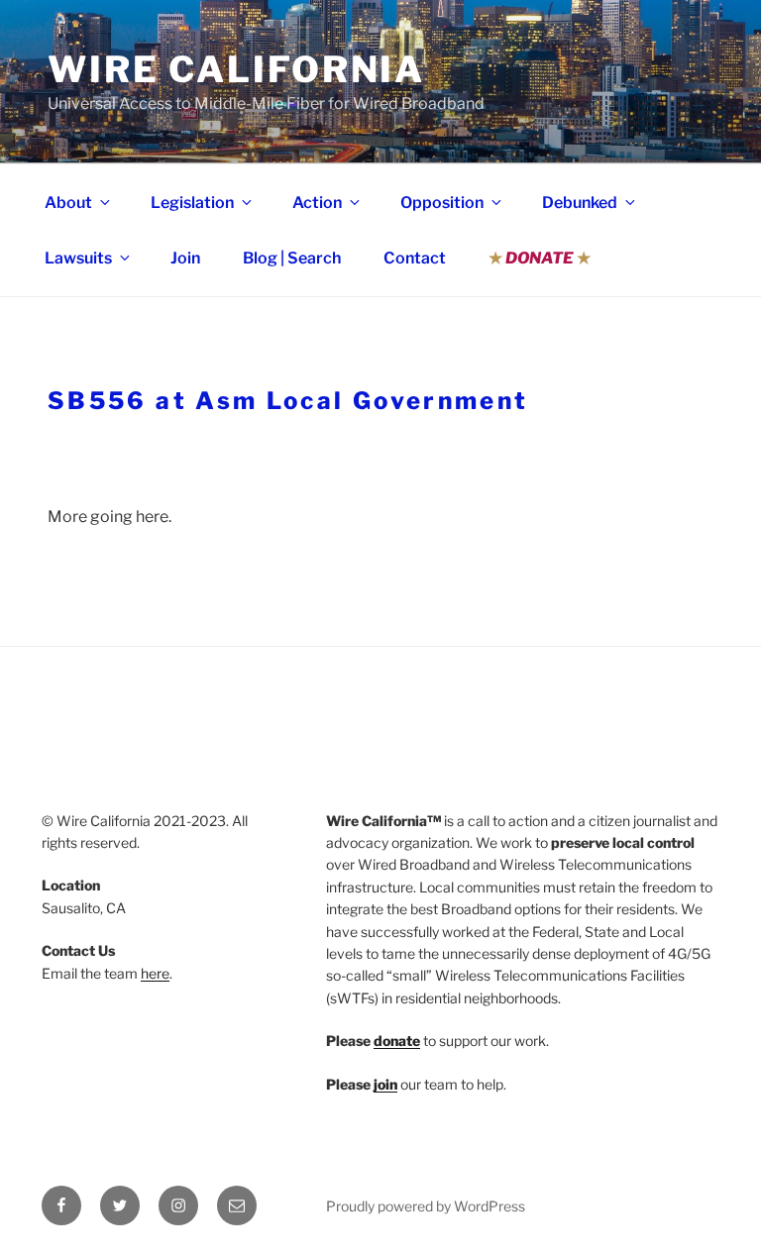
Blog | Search (292, 258)
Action (317, 202)
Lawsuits (78, 258)
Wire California (236, 69)
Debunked (579, 202)
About (68, 202)
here (155, 973)
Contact (414, 258)
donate (397, 1040)
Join (185, 258)
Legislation (192, 202)
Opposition (442, 202)
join (385, 1084)
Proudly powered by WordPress (425, 1206)
